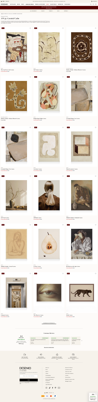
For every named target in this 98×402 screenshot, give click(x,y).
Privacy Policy (27, 382)
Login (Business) (49, 384)
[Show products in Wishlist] (93, 4)
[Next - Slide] (82, 341)
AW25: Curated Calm (18, 13)
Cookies (66, 375)
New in (18, 4)
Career (47, 373)
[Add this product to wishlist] (30, 28)
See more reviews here (49, 347)
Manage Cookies (68, 381)
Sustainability (48, 375)
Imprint (47, 371)
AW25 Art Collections (9, 13)
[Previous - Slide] (28, 341)
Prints (22, 4)
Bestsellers (13, 4)
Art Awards (48, 382)
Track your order (68, 371)
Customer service (68, 369)
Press (47, 369)
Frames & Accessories (40, 4)
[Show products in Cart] (96, 4)
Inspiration (60, 4)
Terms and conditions (69, 373)
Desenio (52, 398)
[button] (93, 397)
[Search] (91, 4)
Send (29, 380)
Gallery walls (53, 4)
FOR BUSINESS (67, 4)
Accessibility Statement (50, 377)
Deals (47, 4)
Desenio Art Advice (69, 367)
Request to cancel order (70, 379)
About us (47, 367)
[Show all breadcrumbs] (2, 13)
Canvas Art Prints (30, 4)
